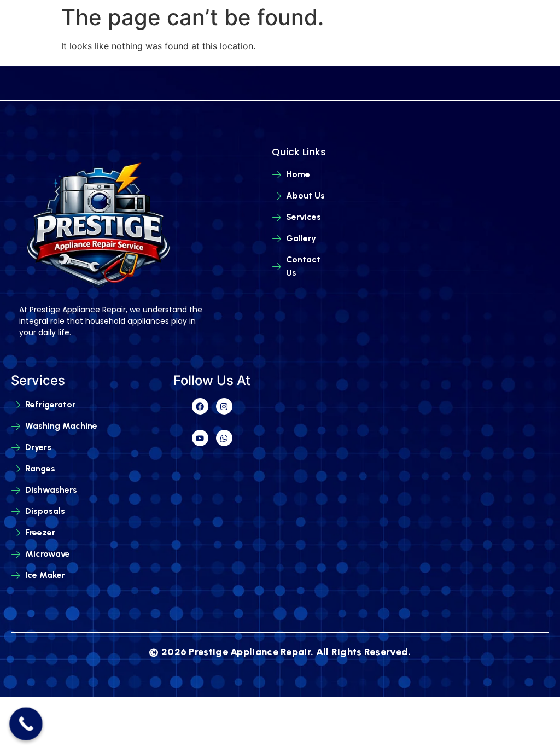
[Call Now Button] (26, 723)
